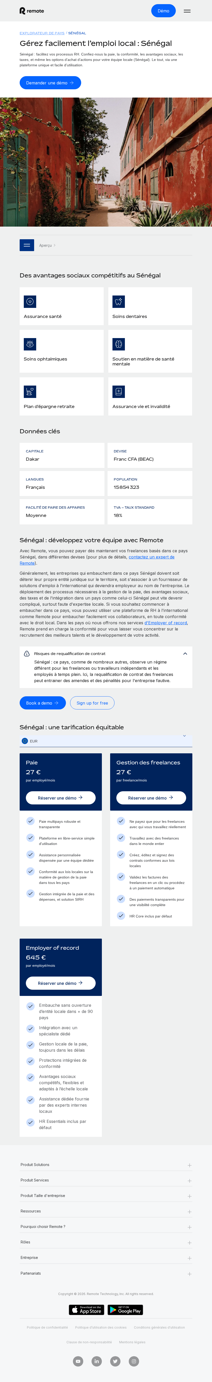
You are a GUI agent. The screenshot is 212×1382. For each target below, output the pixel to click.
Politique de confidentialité (47, 1327)
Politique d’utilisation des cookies (101, 1327)
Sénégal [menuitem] (77, 33)
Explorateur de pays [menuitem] (42, 33)
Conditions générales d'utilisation (159, 1327)
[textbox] (106, 741)
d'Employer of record (166, 622)
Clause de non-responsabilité (89, 1342)
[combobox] (106, 741)
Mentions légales (132, 1342)
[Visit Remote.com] (32, 11)
